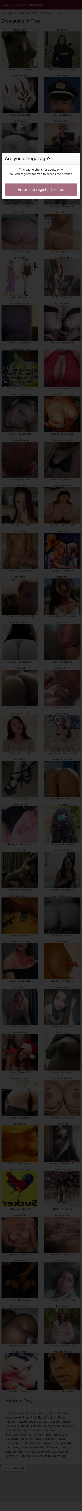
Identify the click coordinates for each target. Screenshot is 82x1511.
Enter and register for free (41, 189)
